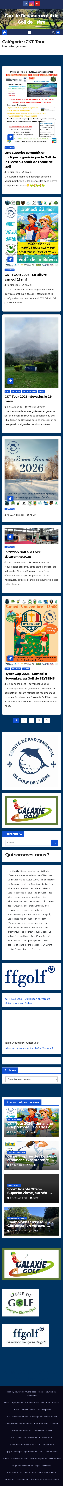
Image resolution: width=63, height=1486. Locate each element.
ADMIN (28, 172)
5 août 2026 (17, 1132)
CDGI (7, 391)
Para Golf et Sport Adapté (44, 1472)
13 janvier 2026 (16, 515)
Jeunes (42, 391)
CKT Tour (9, 148)
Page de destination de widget (26, 1465)
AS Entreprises (44, 1409)
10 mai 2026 (13, 285)
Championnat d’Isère (17, 1218)
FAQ (41, 1451)
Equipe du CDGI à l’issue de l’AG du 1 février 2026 (31, 1444)
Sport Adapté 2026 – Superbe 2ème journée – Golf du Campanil (28, 1192)
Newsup (49, 1392)
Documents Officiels (43, 1430)
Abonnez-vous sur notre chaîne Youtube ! (29, 1048)
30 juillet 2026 (19, 1198)
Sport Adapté (14, 1185)
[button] (53, 32)
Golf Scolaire (52, 1451)
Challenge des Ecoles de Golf (43, 1416)
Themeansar (31, 1395)
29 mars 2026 (15, 407)
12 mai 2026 (13, 172)
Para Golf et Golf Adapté (18, 1472)
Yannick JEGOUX (36, 407)
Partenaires (9, 1479)
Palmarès (46, 1465)
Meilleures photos (38, 1458)
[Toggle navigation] (29, 32)
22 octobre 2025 (17, 684)
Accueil (55, 1402)
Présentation (22, 1479)
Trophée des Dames (16, 1152)
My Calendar (55, 1458)
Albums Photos (28, 1409)
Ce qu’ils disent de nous (17, 1416)
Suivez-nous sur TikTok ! (19, 1003)
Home (6, 1402)
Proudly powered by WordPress (22, 1392)
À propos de (17, 1402)
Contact (54, 1423)
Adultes (15, 1409)
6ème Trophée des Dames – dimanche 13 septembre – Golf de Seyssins (31, 1160)
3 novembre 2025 (17, 562)
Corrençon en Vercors (21, 1430)
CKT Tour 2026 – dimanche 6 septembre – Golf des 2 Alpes (30, 1127)
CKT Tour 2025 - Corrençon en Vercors (27, 998)
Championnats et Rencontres (18, 1423)
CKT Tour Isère (41, 1423)
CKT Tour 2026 (29, 391)
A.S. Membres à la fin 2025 (37, 1402)
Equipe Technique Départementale (21, 1451)
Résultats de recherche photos (45, 1479)
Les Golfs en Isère (19, 1458)
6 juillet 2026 (18, 1231)
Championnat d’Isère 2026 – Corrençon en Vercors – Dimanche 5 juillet (31, 1225)
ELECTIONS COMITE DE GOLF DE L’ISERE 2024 (31, 1437)
